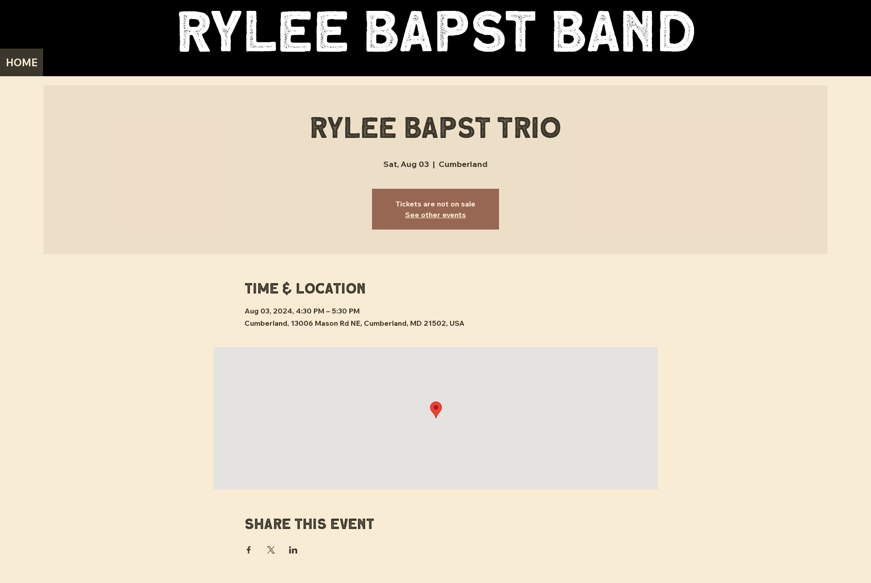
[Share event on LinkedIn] (293, 550)
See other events (435, 214)
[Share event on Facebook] (249, 550)
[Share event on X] (271, 550)
